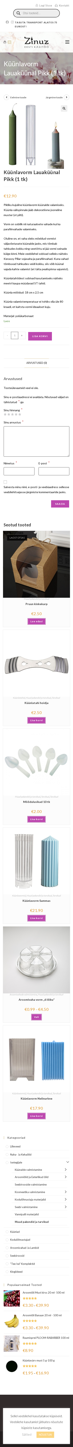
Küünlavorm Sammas (36, 900)
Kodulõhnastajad (20, 1239)
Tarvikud (56, 697)
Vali (36, 1017)
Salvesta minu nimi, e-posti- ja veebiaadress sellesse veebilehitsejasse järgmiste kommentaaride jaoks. (36, 489)
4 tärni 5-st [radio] (16, 414)
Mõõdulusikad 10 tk (36, 801)
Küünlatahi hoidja (36, 703)
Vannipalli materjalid (27, 1214)
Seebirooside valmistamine (31, 1184)
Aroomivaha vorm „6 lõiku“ (37, 999)
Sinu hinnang (13, 410)
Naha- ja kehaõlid (20, 1154)
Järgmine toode (54, 97)
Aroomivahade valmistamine (23, 994)
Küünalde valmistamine (28, 1169)
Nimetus (10, 463)
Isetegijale (16, 1162)
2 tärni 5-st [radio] (8, 414)
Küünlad (15, 1231)
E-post (44, 463)
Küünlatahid (19, 697)
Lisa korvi (40, 336)
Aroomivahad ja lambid (24, 1247)
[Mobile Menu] (67, 42)
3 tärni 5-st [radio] (12, 414)
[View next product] (66, 97)
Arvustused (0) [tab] (36, 362)
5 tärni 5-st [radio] (19, 414)
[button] (64, 108)
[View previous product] (6, 97)
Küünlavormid (19, 895)
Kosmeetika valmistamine (30, 1192)
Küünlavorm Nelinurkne (36, 1098)
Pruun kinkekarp (36, 604)
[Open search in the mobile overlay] (36, 13)
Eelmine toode (18, 97)
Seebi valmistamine (26, 1207)
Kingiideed (16, 1271)
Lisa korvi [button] (36, 720)
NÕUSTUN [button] (45, 1434)
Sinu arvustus (14, 422)
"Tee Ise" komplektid (22, 1263)
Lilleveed (15, 1146)
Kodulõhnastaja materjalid (30, 1199)
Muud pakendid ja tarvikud (36, 598)
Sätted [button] (26, 1434)
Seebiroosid (17, 1255)
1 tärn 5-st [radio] (5, 414)
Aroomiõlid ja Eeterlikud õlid (31, 1177)
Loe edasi (36, 621)
